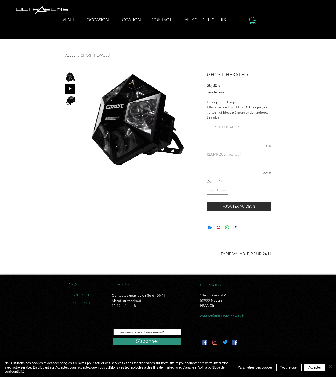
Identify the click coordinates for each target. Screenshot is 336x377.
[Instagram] (214, 342)
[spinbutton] (217, 190)
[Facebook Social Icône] (204, 342)
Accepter (314, 367)
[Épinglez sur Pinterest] (218, 227)
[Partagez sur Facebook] (210, 227)
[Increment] (224, 190)
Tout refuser (289, 367)
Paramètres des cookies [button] (255, 367)
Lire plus (213, 117)
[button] (253, 20)
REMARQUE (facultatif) (224, 154)
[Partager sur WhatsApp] (227, 227)
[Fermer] (330, 367)
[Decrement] (211, 190)
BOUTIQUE (80, 303)
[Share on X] (236, 227)
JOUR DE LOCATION (225, 127)
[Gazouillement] (224, 342)
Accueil (71, 55)
